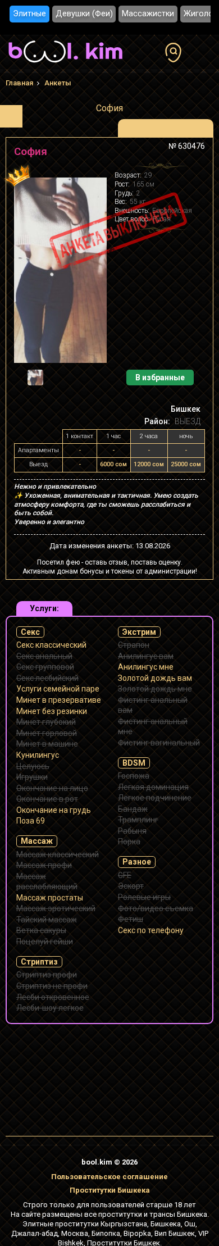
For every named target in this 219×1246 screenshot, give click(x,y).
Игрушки (32, 776)
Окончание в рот (47, 798)
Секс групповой (45, 666)
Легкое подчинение (154, 797)
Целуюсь (32, 766)
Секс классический (51, 644)
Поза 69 (30, 820)
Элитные (29, 14)
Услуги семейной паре (57, 688)
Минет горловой (46, 733)
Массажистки (148, 14)
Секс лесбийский (47, 678)
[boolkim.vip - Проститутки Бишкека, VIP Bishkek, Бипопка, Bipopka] (65, 64)
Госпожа (133, 775)
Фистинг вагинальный (159, 742)
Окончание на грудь (53, 810)
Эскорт (131, 885)
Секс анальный (44, 656)
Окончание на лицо (52, 788)
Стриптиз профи (46, 974)
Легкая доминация (153, 787)
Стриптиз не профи (52, 985)
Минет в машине (47, 743)
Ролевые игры (144, 897)
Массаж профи (44, 865)
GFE (124, 875)
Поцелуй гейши (44, 941)
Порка (129, 841)
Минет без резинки (51, 711)
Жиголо (198, 14)
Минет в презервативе (58, 699)
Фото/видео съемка (155, 908)
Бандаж (133, 808)
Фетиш (130, 919)
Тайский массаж (46, 919)
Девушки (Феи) (84, 14)
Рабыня (132, 830)
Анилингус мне (146, 666)
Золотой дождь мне (155, 688)
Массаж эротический (55, 908)
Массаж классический (57, 854)
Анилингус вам (146, 656)
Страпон (133, 644)
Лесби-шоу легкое (50, 1007)
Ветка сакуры (41, 930)
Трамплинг (138, 819)
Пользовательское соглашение (109, 1176)
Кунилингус (37, 755)
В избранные (160, 377)
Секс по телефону (151, 930)
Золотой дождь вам (155, 678)
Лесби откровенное (52, 997)
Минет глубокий (46, 721)
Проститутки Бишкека (110, 1190)
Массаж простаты (49, 897)
